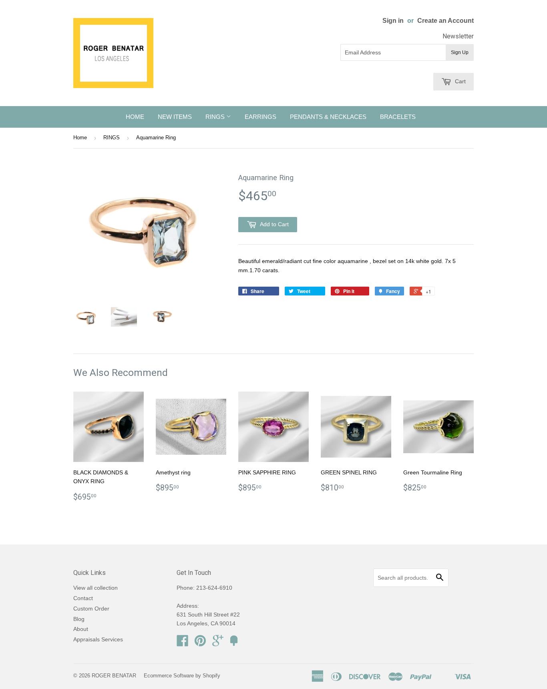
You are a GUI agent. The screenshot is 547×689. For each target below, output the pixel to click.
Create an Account (445, 20)
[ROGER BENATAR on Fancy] (233, 643)
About (80, 629)
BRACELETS (398, 116)
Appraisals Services (98, 639)
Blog (78, 619)
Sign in (393, 20)
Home (80, 138)
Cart (459, 81)
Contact (83, 598)
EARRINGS (260, 116)
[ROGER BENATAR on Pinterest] (200, 643)
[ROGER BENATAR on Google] (218, 643)
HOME (135, 116)
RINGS (215, 116)
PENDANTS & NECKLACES (328, 116)
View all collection (95, 588)
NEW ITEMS (175, 116)
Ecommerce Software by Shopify (182, 676)
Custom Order (91, 608)
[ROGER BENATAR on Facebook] (183, 643)
